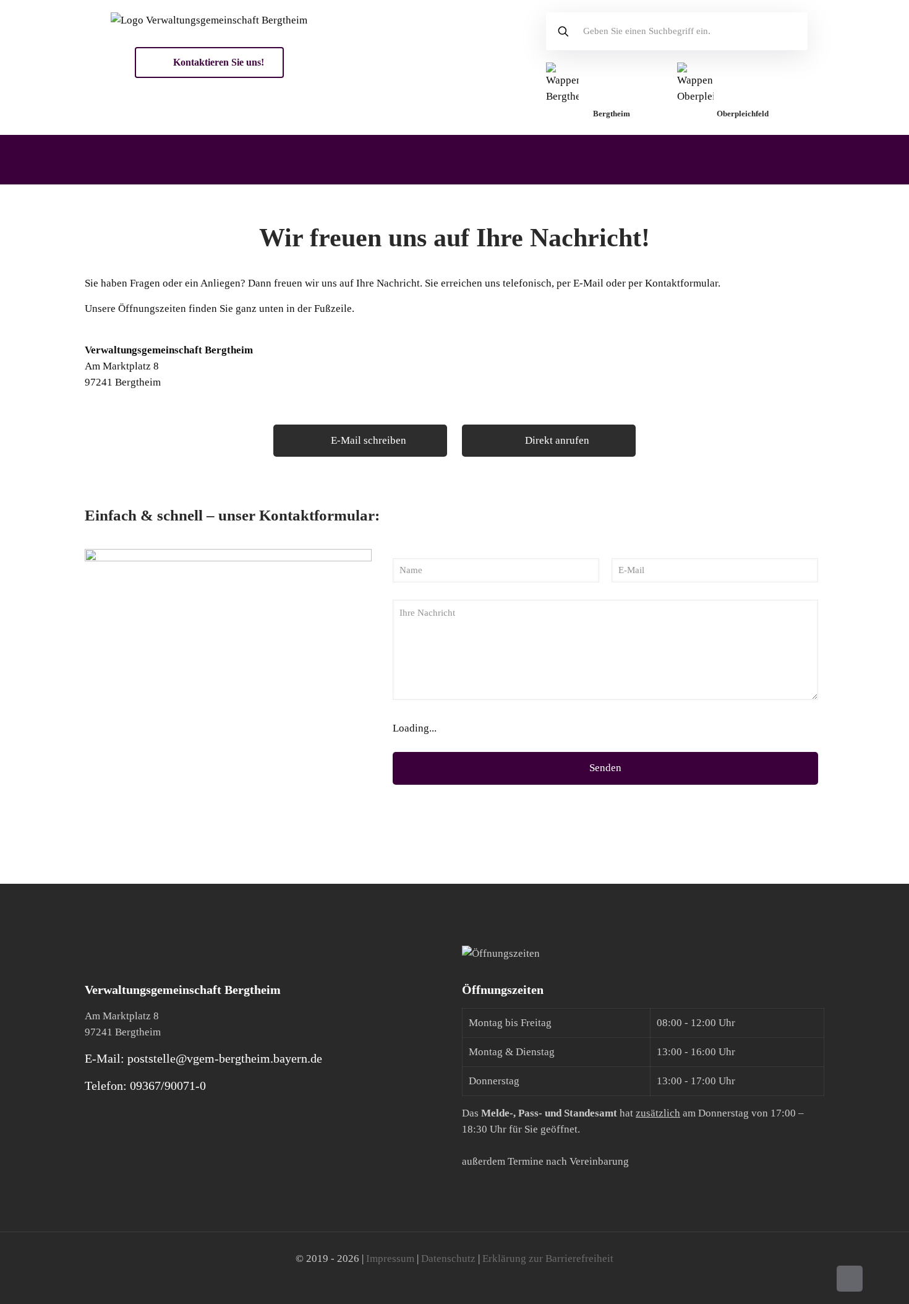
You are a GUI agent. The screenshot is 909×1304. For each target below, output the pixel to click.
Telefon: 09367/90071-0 (145, 1085)
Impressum (390, 1258)
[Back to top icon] (850, 1279)
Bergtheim (611, 113)
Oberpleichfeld (743, 113)
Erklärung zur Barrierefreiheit (547, 1258)
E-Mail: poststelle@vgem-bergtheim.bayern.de (203, 1058)
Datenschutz (448, 1258)
